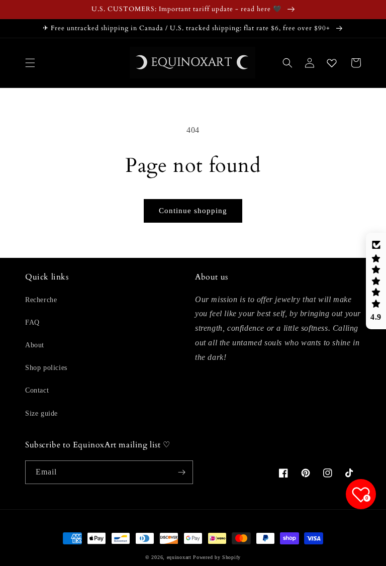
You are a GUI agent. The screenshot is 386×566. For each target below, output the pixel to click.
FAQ (32, 322)
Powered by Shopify (217, 557)
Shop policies (46, 367)
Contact (37, 390)
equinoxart (179, 557)
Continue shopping (193, 211)
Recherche (41, 300)
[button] (30, 63)
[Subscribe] (181, 472)
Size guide (41, 413)
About (34, 345)
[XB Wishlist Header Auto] (332, 63)
